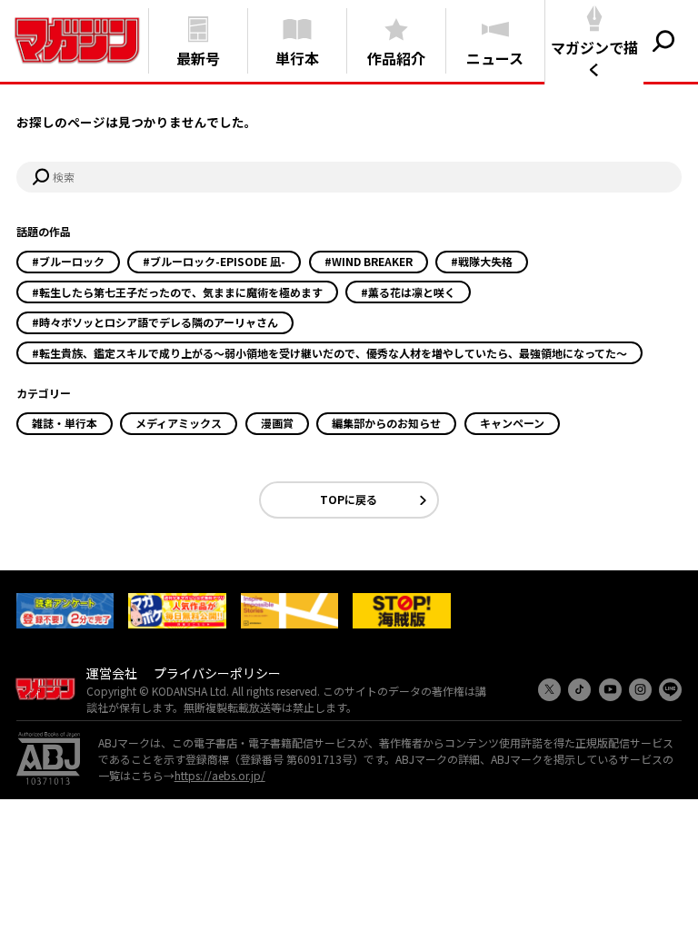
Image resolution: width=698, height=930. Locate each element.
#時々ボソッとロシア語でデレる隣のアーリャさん (155, 322)
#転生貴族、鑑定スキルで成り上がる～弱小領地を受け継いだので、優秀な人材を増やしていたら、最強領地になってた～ (329, 353)
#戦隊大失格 (482, 261)
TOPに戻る (348, 499)
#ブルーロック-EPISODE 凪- (214, 261)
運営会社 (111, 673)
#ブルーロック (68, 261)
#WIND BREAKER (368, 261)
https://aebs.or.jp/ (219, 775)
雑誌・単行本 (64, 422)
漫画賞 (277, 422)
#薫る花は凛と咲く (408, 292)
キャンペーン (512, 422)
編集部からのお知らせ (386, 422)
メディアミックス (178, 422)
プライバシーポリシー (217, 673)
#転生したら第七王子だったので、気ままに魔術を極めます (177, 292)
